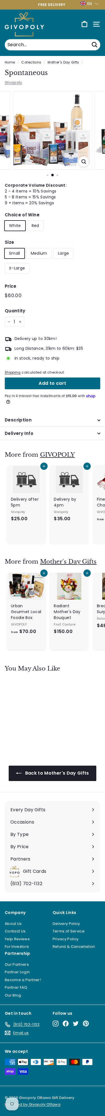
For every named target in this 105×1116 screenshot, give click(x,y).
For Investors (17, 946)
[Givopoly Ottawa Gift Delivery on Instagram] (56, 1023)
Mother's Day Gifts (63, 62)
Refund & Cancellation (74, 946)
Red (35, 225)
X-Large (17, 268)
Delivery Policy (66, 923)
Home (10, 62)
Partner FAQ (16, 987)
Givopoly (13, 82)
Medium (39, 253)
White (15, 225)
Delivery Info (19, 433)
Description (18, 420)
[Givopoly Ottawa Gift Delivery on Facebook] (66, 1023)
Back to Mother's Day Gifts (56, 773)
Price (11, 286)
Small (14, 253)
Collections (31, 62)
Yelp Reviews (17, 939)
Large (63, 253)
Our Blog (13, 995)
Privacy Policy (66, 939)
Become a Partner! (23, 980)
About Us (13, 923)
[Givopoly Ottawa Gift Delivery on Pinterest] (86, 1023)
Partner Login (17, 972)
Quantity (15, 311)
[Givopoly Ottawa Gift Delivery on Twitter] (76, 1023)
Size (9, 242)
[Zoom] (83, 161)
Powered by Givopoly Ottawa (32, 1104)
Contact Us (15, 931)
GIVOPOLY (57, 454)
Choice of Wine (22, 215)
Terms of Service (69, 931)
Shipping (13, 372)
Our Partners (17, 964)
